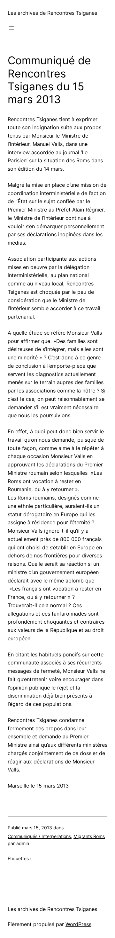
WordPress (78, 924)
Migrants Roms (89, 836)
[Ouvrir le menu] (11, 28)
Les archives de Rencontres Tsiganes (52, 13)
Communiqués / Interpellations (39, 836)
